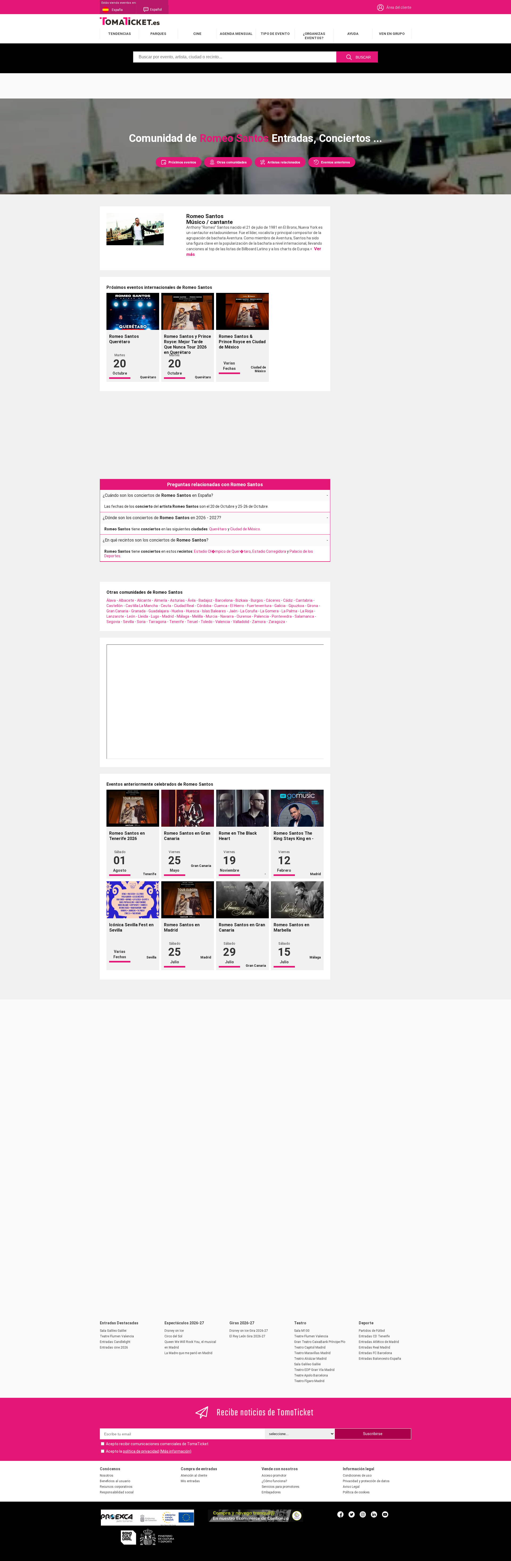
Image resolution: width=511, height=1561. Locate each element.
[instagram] (362, 1514)
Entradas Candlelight (115, 1342)
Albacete (126, 600)
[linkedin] (373, 1514)
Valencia (222, 622)
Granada (138, 611)
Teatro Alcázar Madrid (310, 1359)
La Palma (289, 611)
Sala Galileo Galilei (113, 1331)
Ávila (192, 600)
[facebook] (340, 1514)
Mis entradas (190, 1481)
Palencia (261, 616)
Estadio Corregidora (269, 551)
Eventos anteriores (335, 162)
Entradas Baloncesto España (380, 1359)
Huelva (177, 611)
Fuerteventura (259, 606)
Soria (141, 622)
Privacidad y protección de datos (366, 1481)
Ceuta (166, 606)
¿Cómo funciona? (274, 1481)
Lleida (143, 616)
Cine (197, 34)
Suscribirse (372, 1434)
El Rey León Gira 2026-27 (247, 1336)
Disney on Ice (174, 1331)
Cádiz (288, 600)
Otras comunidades (232, 162)
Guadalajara (159, 611)
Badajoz (205, 600)
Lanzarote (115, 616)
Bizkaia (242, 600)
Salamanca (304, 616)
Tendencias (119, 34)
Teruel (192, 622)
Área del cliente (398, 7)
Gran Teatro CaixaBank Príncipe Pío (319, 1342)
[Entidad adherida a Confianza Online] (255, 1520)
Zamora (259, 622)
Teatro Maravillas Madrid (312, 1353)
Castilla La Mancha (142, 606)
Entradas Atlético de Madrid (379, 1342)
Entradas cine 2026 (114, 1347)
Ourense (244, 616)
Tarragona (157, 622)
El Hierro (237, 606)
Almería (160, 600)
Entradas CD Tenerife (374, 1336)
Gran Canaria (117, 611)
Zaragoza (277, 622)
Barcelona (224, 600)
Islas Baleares (214, 611)
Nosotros (106, 1475)
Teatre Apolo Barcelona (311, 1375)
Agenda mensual (236, 34)
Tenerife (176, 622)
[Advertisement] (255, 85)
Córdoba (204, 606)
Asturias (177, 600)
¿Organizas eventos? (314, 36)
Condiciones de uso (357, 1475)
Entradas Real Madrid (374, 1347)
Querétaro (218, 529)
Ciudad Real (184, 606)
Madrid (168, 616)
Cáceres (273, 600)
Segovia (113, 622)
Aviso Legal (351, 1487)
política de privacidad (141, 1451)
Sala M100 (302, 1331)
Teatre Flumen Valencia (117, 1336)
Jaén (233, 611)
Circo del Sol (173, 1336)
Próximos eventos (182, 162)
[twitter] (351, 1514)
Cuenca (220, 606)
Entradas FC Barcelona (375, 1353)
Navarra (227, 616)
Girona (312, 606)
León (131, 616)
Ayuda (352, 34)
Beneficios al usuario (115, 1481)
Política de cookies (356, 1492)
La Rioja (306, 611)
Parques (158, 34)
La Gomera (269, 611)
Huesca (192, 611)
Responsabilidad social (117, 1492)
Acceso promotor (274, 1475)
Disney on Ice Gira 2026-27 (248, 1331)
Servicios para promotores (280, 1487)
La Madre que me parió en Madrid (188, 1353)
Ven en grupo (392, 34)
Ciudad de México (245, 529)
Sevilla (128, 622)
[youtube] (385, 1514)
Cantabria (304, 600)
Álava (111, 600)
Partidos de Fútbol (372, 1331)
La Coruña (248, 611)
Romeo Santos (234, 138)
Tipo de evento (275, 34)
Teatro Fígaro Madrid (309, 1381)
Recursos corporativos (116, 1487)
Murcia (211, 616)
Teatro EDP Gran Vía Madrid (314, 1370)
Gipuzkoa (296, 606)
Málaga (183, 616)
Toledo (206, 622)
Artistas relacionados (283, 162)
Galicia (280, 606)
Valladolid (241, 622)
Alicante (144, 600)
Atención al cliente (194, 1475)
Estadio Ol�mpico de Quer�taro (222, 551)
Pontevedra (282, 616)
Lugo (155, 616)
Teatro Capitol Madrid (309, 1347)
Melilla (197, 616)
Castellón (114, 606)
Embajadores (271, 1492)
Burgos (257, 600)
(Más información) (175, 1451)
